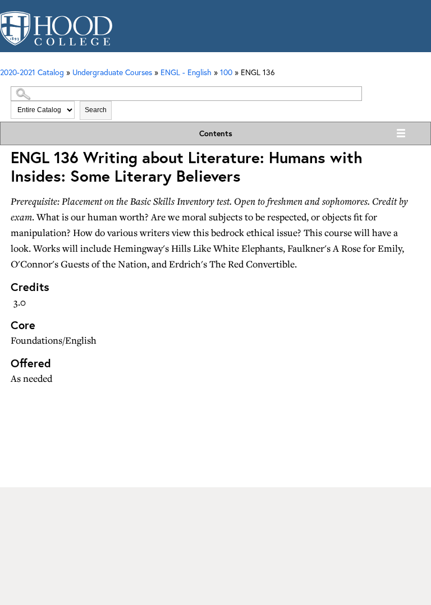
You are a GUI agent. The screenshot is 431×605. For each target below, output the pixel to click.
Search (96, 110)
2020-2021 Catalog (32, 72)
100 (226, 72)
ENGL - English (186, 72)
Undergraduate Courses (112, 72)
